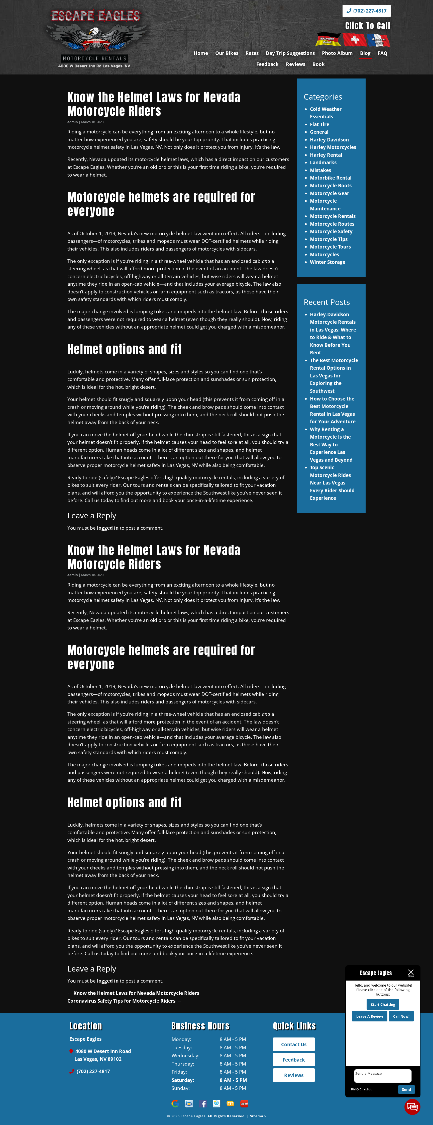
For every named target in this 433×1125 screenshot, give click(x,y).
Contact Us (293, 1044)
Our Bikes (226, 53)
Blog (365, 53)
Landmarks (323, 162)
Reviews (295, 64)
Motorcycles (324, 254)
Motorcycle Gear (329, 193)
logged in (108, 528)
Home (201, 53)
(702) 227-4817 (369, 10)
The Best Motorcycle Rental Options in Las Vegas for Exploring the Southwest (334, 375)
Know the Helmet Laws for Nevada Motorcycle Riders (154, 104)
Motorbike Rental (331, 178)
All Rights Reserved (226, 1116)
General (319, 132)
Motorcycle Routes (332, 224)
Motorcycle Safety (331, 231)
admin (72, 122)
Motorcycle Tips (329, 239)
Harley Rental (326, 155)
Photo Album (337, 53)
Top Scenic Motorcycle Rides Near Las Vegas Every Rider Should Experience (332, 482)
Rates (252, 53)
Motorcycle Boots (331, 185)
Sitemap (258, 1116)
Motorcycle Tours (330, 247)
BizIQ (355, 1089)
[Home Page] (112, 37)
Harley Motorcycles (333, 147)
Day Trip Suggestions (290, 53)
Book (318, 64)
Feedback (267, 64)
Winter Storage (327, 262)
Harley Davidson (329, 139)
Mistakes (320, 170)
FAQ (382, 53)
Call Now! (401, 1016)
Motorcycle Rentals (333, 216)
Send (406, 1089)
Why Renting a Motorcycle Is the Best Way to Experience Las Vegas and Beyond (331, 444)
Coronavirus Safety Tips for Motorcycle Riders (124, 1001)
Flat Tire (319, 124)
